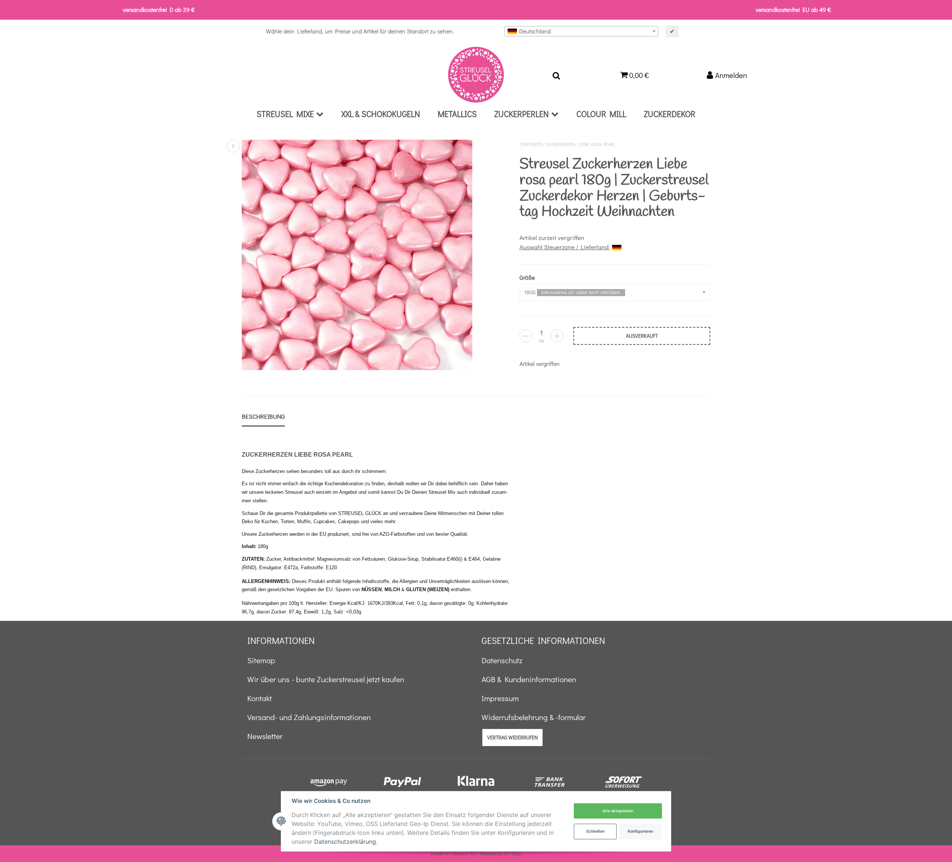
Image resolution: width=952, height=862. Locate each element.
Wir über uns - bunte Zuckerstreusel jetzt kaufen (325, 679)
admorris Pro (463, 853)
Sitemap (261, 660)
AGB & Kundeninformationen (529, 679)
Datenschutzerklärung (345, 841)
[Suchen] (556, 74)
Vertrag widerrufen (512, 737)
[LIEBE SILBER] (233, 146)
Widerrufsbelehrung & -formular (534, 717)
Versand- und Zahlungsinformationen (309, 717)
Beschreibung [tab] (263, 416)
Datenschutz (502, 660)
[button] (615, 292)
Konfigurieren (640, 831)
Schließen (595, 831)
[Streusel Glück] (476, 75)
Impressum (500, 698)
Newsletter (265, 736)
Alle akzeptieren (617, 810)
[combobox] (581, 31)
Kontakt (259, 698)
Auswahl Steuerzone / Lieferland (565, 247)
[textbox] (581, 31)
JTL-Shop (512, 853)
